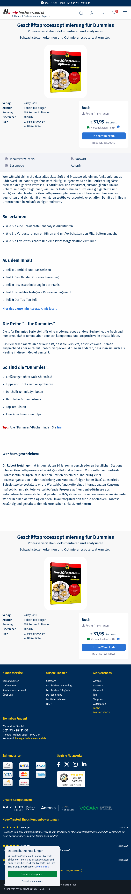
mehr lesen (83, 504)
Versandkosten (11, 681)
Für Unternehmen (56, 699)
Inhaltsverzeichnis (22, 159)
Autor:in (76, 165)
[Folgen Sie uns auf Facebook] (59, 765)
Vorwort (80, 159)
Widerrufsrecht (68, 884)
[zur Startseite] (25, 11)
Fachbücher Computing (58, 685)
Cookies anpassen (32, 881)
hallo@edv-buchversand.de (30, 738)
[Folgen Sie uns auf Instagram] (76, 765)
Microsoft (98, 690)
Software (51, 681)
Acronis (97, 681)
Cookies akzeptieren (32, 874)
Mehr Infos (42, 866)
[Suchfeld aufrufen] (81, 13)
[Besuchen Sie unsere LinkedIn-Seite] (85, 765)
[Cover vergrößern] (65, 71)
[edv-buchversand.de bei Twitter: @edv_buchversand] (66, 765)
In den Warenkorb (104, 136)
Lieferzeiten (9, 685)
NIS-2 (49, 704)
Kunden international (14, 690)
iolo (95, 694)
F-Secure (98, 685)
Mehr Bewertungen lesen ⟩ (65, 870)
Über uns (8, 694)
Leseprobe (17, 165)
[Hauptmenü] (125, 13)
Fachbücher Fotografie (58, 690)
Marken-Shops (54, 694)
